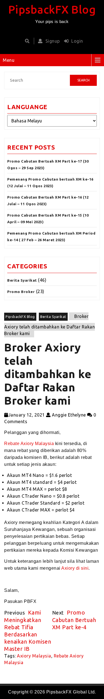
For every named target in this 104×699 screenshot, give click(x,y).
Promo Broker (21, 292)
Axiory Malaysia (34, 655)
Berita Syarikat (22, 280)
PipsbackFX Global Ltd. (71, 692)
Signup (52, 40)
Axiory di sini (74, 568)
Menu (8, 60)
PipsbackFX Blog (52, 9)
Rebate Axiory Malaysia (29, 443)
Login (77, 40)
